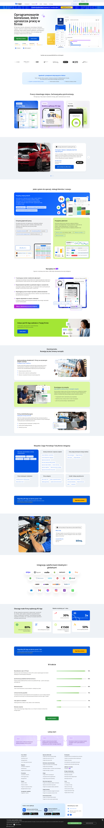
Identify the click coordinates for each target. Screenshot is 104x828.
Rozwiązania (27, 3)
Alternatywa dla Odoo (68, 778)
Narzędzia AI (66, 768)
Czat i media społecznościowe (26, 762)
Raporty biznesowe (59, 235)
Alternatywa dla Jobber (68, 774)
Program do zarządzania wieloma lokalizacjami (72, 758)
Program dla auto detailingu (48, 766)
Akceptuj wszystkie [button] (74, 823)
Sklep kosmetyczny (80, 481)
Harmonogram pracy (24, 776)
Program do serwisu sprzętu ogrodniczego (50, 799)
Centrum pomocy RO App (68, 788)
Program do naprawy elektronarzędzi (49, 797)
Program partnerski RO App (69, 790)
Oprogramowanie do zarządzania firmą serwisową (73, 756)
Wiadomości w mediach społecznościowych (35, 207)
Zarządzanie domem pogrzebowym (49, 776)
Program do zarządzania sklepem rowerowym (51, 782)
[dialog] (52, 823)
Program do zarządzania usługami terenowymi (51, 790)
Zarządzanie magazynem (25, 766)
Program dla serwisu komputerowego (49, 756)
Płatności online (59, 232)
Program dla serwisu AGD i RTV (48, 758)
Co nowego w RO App (68, 784)
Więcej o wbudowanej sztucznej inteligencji (26, 306)
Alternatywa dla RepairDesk (69, 772)
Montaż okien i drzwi (20, 481)
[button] (36, 826)
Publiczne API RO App (68, 786)
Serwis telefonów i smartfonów (47, 455)
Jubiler (68, 484)
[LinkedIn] (71, 815)
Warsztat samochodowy (20, 456)
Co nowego (51, 3)
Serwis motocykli (30, 456)
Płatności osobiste (24, 784)
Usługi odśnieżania (77, 457)
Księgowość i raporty (24, 792)
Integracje (45, 3)
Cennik (41, 3)
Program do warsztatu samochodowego (50, 764)
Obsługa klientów (24, 760)
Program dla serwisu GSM (47, 760)
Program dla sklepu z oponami (48, 770)
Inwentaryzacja (23, 768)
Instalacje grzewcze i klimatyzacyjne (22, 479)
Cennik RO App (67, 782)
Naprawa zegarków (45, 467)
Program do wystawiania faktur (26, 786)
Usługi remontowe (79, 455)
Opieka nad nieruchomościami (56, 481)
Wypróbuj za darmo (84, 4)
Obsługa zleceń (24, 756)
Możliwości (34, 3)
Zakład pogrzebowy (45, 481)
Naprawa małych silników (46, 464)
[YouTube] (68, 815)
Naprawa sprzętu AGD (46, 459)
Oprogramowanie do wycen (26, 788)
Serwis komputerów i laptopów (47, 457)
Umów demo (74, 4)
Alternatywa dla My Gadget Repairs (70, 776)
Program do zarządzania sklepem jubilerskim (50, 786)
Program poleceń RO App (68, 792)
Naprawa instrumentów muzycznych (48, 469)
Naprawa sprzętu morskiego (56, 467)
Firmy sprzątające (70, 455)
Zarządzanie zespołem (25, 774)
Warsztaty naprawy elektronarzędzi (48, 462)
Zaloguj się (83, 1)
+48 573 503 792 (77, 1)
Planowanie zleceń (24, 758)
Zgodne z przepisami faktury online (36, 81)
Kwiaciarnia (73, 484)
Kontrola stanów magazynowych (23, 234)
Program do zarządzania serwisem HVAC (50, 792)
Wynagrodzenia (24, 778)
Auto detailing (33, 458)
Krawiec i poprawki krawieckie (55, 479)
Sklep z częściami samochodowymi (73, 479)
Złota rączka (69, 457)
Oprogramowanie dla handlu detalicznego (71, 764)
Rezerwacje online (20, 207)
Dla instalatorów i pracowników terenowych (72, 762)
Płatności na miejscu (79, 232)
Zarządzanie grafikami (36, 231)
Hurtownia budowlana (71, 481)
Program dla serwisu (68, 760)
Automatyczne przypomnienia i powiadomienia (26, 210)
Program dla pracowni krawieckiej (49, 778)
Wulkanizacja (26, 458)
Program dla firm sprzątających (48, 774)
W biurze (19, 103)
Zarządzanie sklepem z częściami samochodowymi (52, 768)
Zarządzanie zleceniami (21, 231)
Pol (86, 1)
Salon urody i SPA (45, 479)
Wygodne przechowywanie (25, 770)
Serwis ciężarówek (19, 458)
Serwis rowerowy (56, 464)
